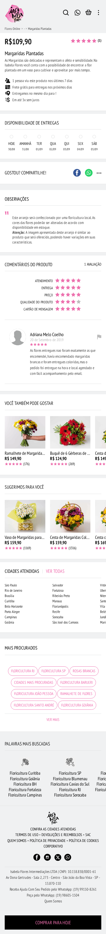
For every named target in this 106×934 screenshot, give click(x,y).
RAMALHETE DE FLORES (76, 693)
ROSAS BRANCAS (84, 670)
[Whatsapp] (67, 860)
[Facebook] (37, 860)
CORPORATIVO (53, 846)
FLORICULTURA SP (54, 670)
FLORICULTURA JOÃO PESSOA (33, 693)
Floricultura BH (25, 784)
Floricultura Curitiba (25, 773)
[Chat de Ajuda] (77, 12)
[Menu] (98, 13)
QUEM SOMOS (16, 840)
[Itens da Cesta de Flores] (88, 13)
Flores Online (12, 29)
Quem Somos (53, 901)
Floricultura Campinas (25, 795)
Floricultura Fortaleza (25, 789)
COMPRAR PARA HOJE (53, 922)
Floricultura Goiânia (25, 778)
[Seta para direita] (100, 111)
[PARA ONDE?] (65, 13)
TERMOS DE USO (26, 834)
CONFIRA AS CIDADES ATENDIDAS (53, 829)
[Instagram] (47, 860)
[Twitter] (57, 857)
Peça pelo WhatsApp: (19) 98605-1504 (53, 895)
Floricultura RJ (70, 789)
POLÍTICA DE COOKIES (84, 840)
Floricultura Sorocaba (70, 795)
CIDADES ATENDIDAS (34, 571)
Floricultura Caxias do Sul (70, 784)
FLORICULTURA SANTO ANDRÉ (34, 705)
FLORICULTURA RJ (22, 670)
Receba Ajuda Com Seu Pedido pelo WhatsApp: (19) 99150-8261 (53, 889)
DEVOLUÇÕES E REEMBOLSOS (62, 834)
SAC (88, 834)
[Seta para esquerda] (6, 111)
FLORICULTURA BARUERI (76, 682)
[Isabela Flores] (53, 818)
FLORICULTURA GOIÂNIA (77, 705)
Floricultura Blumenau (70, 778)
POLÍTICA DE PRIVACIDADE (48, 840)
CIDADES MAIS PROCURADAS (33, 682)
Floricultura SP (70, 773)
